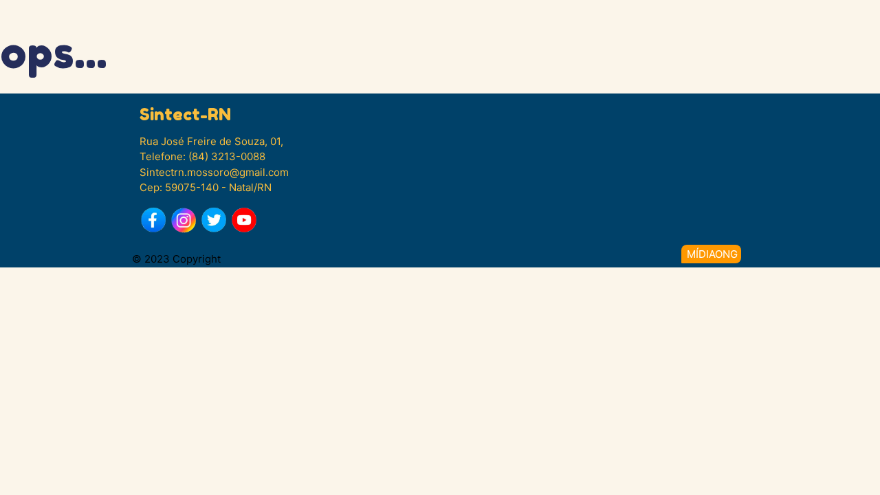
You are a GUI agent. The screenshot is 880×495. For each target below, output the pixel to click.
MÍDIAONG (712, 254)
